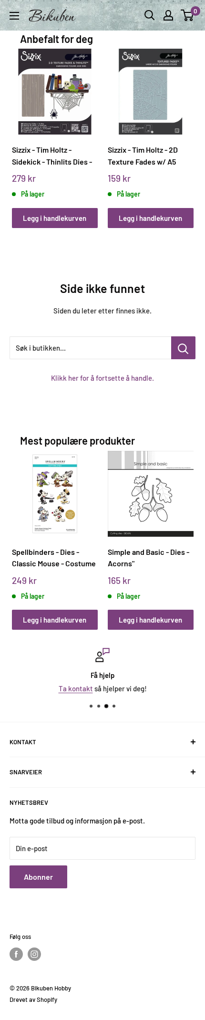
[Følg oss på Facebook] (16, 954)
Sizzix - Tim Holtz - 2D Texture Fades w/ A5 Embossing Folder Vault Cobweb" (147, 156)
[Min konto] (168, 15)
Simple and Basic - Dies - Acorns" (148, 557)
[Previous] (22, 129)
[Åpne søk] (149, 15)
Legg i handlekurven (54, 218)
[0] (188, 15)
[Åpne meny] (14, 16)
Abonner (38, 876)
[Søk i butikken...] (183, 347)
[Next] (182, 129)
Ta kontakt (76, 688)
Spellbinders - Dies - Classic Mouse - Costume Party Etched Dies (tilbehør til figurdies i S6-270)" (54, 558)
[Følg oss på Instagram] (34, 954)
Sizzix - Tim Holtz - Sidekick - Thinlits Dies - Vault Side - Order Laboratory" (52, 156)
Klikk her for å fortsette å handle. (102, 378)
